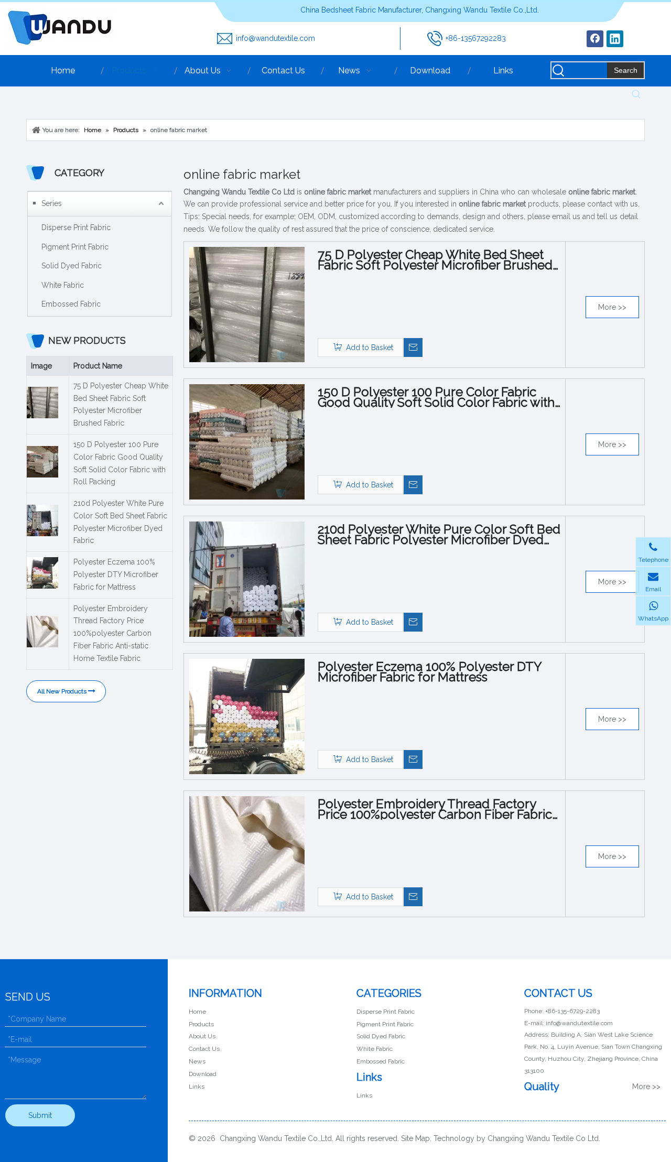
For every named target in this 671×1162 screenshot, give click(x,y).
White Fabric (62, 285)
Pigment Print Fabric (75, 247)
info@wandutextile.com (275, 38)
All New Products (62, 691)
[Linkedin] (615, 38)
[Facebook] (595, 38)
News (197, 1061)
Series (51, 203)
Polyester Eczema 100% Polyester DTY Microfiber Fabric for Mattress (115, 574)
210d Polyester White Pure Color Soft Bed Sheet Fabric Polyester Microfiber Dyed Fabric (120, 522)
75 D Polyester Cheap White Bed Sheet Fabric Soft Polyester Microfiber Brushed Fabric (120, 404)
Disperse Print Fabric (76, 227)
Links (196, 1086)
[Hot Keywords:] (636, 94)
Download (203, 1074)
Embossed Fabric (71, 304)
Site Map (415, 1138)
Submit (40, 1115)
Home (197, 1011)
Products (201, 1024)
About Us (202, 1036)
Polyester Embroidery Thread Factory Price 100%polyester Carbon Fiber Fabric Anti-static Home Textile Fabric (112, 633)
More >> (612, 307)
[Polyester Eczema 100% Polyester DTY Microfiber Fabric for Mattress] (247, 716)
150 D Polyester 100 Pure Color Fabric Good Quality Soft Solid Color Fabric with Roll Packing (119, 463)
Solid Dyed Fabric (71, 266)
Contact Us (204, 1048)
